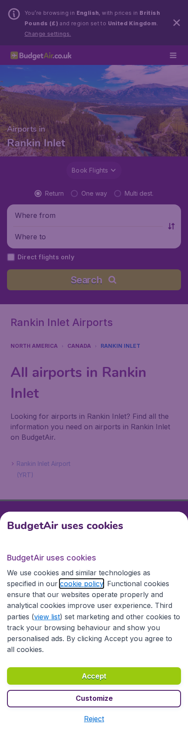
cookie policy (81, 583)
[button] (94, 718)
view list (47, 616)
